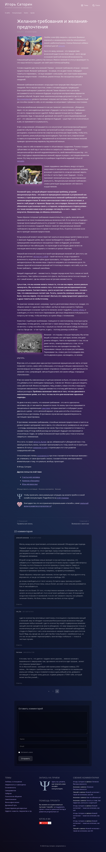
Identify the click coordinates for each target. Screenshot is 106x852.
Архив (32, 13)
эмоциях (61, 46)
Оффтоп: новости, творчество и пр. (18, 811)
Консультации (17, 13)
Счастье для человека (31, 477)
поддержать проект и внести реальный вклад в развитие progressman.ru (52, 809)
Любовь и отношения (13, 782)
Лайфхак (8, 793)
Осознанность (10, 787)
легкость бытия (39, 442)
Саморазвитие (10, 790)
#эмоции (58, 489)
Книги (26, 13)
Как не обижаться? (94, 797)
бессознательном (24, 99)
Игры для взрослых (30, 484)
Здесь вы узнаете (58, 782)
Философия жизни (12, 802)
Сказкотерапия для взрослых (16, 808)
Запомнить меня (27, 752)
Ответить (19, 604)
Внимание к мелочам (80, 524)
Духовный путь (11, 805)
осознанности (43, 456)
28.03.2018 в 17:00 (28, 652)
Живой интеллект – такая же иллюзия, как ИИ (86, 808)
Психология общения (13, 796)
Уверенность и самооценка (15, 785)
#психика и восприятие (46, 489)
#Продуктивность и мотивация (27, 489)
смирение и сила (40, 447)
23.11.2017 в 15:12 (27, 611)
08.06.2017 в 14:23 (35, 538)
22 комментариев (30, 32)
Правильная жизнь (25, 524)
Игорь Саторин (18, 4)
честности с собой (40, 256)
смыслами (46, 408)
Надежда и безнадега (30, 481)
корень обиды (78, 310)
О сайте (7, 13)
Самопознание (10, 799)
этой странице (63, 498)
